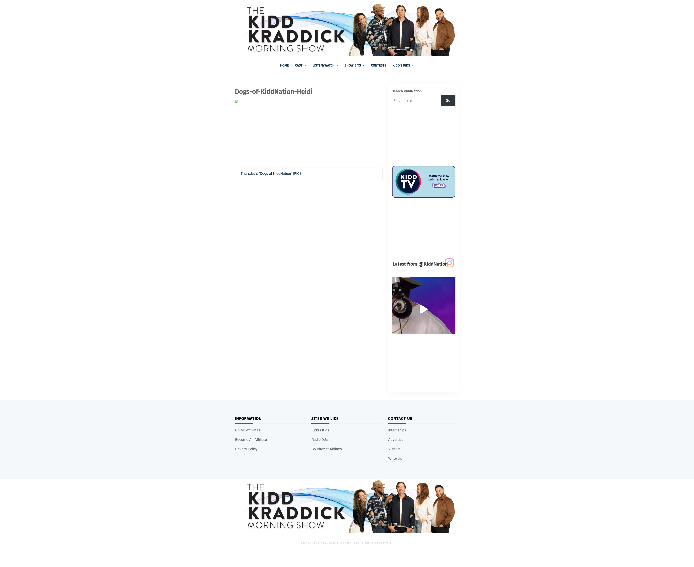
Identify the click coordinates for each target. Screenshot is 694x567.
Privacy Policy (246, 449)
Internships (397, 430)
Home (284, 65)
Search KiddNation (407, 91)
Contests (378, 65)
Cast (299, 65)
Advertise (396, 439)
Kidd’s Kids (401, 65)
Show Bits (353, 65)
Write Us (395, 458)
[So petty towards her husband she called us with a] (423, 309)
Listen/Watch (324, 65)
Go (448, 100)
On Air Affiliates (247, 430)
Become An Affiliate (251, 439)
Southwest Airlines (327, 449)
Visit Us (394, 449)
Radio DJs (320, 439)
